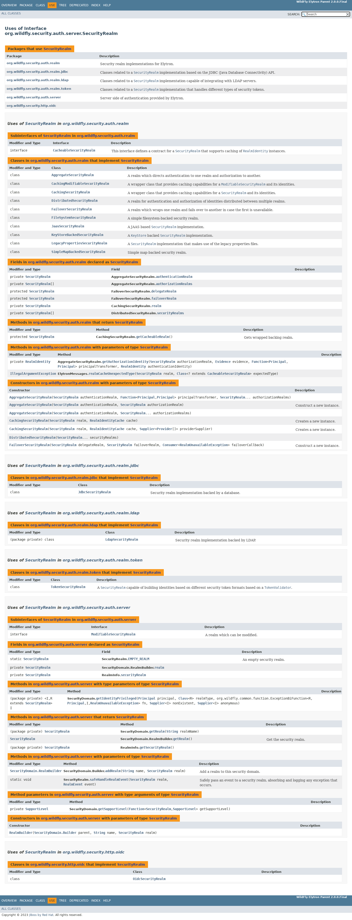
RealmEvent (73, 784)
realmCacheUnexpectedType (112, 374)
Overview (9, 5)
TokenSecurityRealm (68, 587)
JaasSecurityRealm (67, 226)
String (172, 731)
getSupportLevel (112, 809)
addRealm (112, 771)
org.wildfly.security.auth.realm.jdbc (37, 71)
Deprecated (78, 5)
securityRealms (170, 313)
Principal (277, 362)
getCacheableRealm (152, 337)
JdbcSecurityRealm (94, 492)
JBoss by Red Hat (41, 915)
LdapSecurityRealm (121, 539)
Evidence (223, 362)
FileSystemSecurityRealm (73, 217)
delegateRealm (163, 291)
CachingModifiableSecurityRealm (80, 183)
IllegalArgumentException (33, 374)
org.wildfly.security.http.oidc (31, 105)
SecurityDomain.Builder (55, 833)
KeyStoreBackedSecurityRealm (77, 235)
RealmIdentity (37, 362)
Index (95, 5)
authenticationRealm (174, 277)
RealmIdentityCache (107, 420)
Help (107, 5)
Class (40, 5)
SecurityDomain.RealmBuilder (36, 771)
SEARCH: (294, 14)
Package (26, 5)
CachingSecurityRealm (70, 192)
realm (156, 306)
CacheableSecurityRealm (74, 150)
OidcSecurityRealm (149, 879)
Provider (164, 429)
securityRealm (133, 675)
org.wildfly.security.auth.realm (33, 63)
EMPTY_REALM (138, 659)
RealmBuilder (20, 833)
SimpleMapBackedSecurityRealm (78, 252)
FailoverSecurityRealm (71, 209)
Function (259, 362)
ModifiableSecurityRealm (113, 634)
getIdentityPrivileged (116, 698)
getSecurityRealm (155, 747)
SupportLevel (36, 809)
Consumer (170, 445)
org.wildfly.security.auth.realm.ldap (37, 80)
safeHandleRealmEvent (109, 779)
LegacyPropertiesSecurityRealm (79, 243)
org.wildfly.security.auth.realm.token (39, 88)
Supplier (147, 429)
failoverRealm (163, 298)
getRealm (157, 731)
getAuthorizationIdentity (125, 362)
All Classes (11, 13)
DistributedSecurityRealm (74, 200)
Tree (63, 5)
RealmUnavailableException (204, 445)
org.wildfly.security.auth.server (34, 97)
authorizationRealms (174, 284)
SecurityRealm (57, 49)
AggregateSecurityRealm (72, 175)
